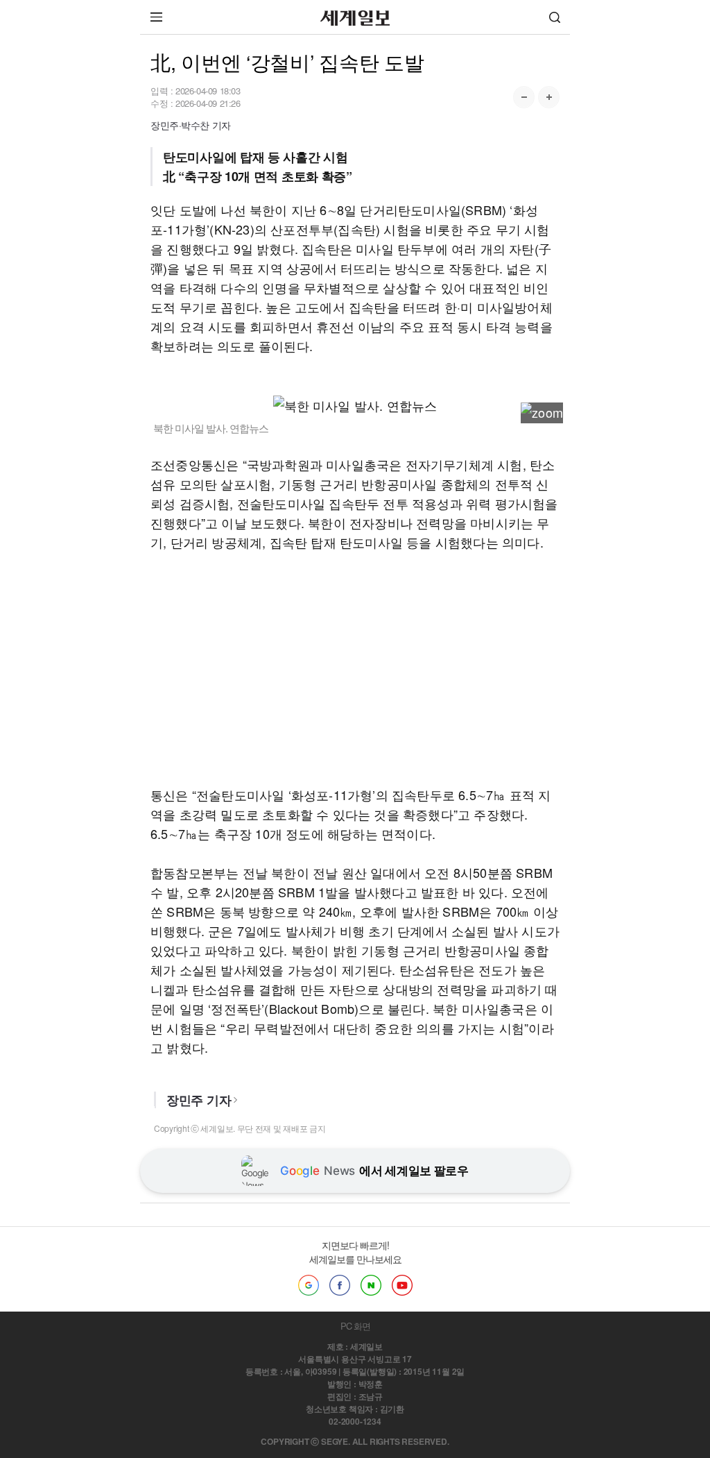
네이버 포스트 (371, 1285)
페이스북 (339, 1285)
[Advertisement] (355, 668)
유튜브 (402, 1285)
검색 (554, 17)
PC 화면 (355, 1325)
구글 (308, 1285)
